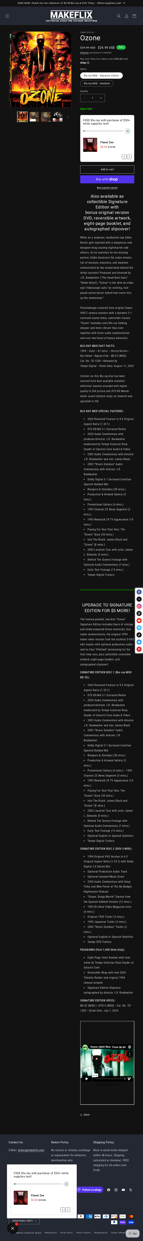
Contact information (119, 1233)
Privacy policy (66, 1233)
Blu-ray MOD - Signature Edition (101, 75)
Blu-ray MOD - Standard (97, 83)
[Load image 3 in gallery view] (46, 117)
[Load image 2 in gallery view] (34, 117)
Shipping (84, 52)
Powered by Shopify (33, 1233)
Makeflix (20, 1233)
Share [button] (87, 1114)
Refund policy (51, 1233)
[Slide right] (68, 117)
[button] (7, 16)
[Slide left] (12, 117)
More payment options (107, 188)
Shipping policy (101, 1233)
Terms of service (83, 1233)
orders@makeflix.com (31, 1150)
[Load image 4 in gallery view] (58, 117)
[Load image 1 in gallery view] (22, 117)
